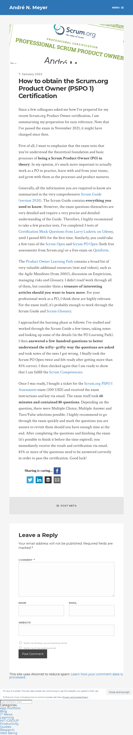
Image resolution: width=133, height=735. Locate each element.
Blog (3, 711)
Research (7, 730)
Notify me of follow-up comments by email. (45, 643)
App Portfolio (10, 708)
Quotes (5, 727)
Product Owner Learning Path (49, 261)
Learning (7, 717)
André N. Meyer (28, 7)
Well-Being (8, 733)
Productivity (9, 724)
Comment (27, 560)
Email (73, 603)
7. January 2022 (30, 74)
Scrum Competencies (65, 372)
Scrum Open (55, 244)
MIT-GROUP (9, 721)
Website (25, 622)
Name (22, 603)
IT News (6, 714)
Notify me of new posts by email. (40, 648)
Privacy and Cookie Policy (75, 697)
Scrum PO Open (85, 244)
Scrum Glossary (59, 311)
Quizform (100, 250)
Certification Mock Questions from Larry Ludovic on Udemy (66, 231)
